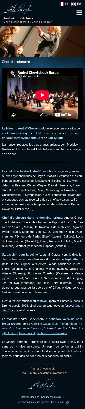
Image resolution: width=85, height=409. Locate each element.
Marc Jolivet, (27, 333)
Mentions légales (30, 397)
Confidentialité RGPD (52, 397)
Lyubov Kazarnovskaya (52, 333)
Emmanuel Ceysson (28, 328)
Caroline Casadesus (44, 323)
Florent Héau (68, 323)
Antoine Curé (52, 328)
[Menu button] (79, 11)
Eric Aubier (70, 328)
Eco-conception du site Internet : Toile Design (40, 402)
